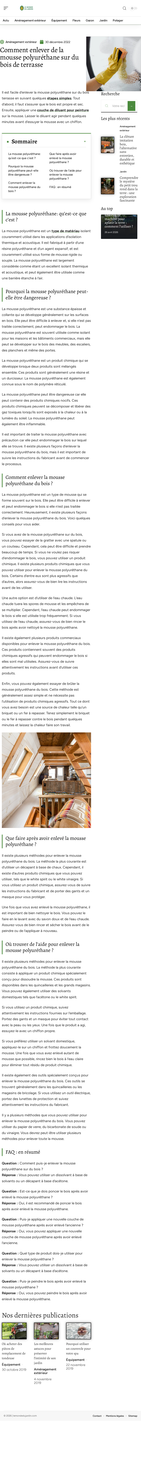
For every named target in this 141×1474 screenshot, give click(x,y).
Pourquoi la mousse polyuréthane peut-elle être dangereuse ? (23, 170)
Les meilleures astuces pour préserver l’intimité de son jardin (45, 1353)
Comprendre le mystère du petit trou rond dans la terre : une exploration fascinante (129, 189)
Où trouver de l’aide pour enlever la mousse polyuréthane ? (65, 174)
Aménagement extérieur (45, 1371)
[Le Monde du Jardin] (26, 8)
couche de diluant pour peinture (63, 110)
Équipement (11, 1364)
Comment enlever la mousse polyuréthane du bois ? (24, 187)
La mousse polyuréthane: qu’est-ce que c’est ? (24, 156)
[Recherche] (124, 8)
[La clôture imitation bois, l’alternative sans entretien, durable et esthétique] (107, 145)
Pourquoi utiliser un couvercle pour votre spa (78, 1349)
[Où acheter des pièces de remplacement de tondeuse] (14, 1331)
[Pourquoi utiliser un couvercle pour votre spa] (78, 1331)
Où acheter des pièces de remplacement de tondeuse (14, 1351)
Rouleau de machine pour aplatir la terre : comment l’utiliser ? (119, 221)
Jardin (123, 171)
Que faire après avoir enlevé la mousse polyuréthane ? (62, 158)
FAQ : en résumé (60, 187)
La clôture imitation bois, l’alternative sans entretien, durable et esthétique (128, 150)
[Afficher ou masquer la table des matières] (61, 141)
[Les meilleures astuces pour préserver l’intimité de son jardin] (46, 1331)
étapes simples (59, 98)
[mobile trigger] (7, 8)
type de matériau (65, 231)
